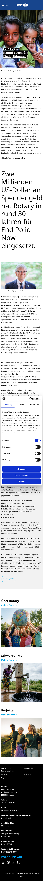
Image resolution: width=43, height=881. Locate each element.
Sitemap (27, 774)
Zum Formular (8, 578)
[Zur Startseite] (21, 5)
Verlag (3, 778)
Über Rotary (21, 623)
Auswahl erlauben (21, 475)
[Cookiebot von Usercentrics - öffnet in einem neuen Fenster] (31, 398)
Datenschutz (6, 774)
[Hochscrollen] (39, 877)
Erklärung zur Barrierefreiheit (7, 769)
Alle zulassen (21, 469)
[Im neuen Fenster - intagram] (18, 862)
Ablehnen (21, 481)
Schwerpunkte (21, 678)
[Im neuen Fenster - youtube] (8, 862)
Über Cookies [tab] (35, 404)
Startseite (4, 71)
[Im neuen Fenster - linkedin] (13, 862)
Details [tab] (21, 404)
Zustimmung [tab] (7, 404)
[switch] (38, 447)
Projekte (21, 733)
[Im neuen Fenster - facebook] (3, 862)
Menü (6, 5)
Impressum (28, 768)
